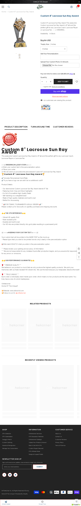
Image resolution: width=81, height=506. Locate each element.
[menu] (3, 7)
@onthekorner (21, 293)
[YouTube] (16, 475)
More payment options (60, 96)
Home (4, 12)
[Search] (9, 7)
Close (79, 2)
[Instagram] (10, 475)
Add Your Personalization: (49, 54)
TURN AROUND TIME (40, 127)
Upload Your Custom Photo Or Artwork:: (54, 62)
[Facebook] (4, 475)
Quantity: (43, 77)
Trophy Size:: (48, 44)
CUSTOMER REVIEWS (63, 127)
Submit (40, 467)
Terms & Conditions (58, 87)
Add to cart (63, 81)
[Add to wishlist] (76, 81)
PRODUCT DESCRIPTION (16, 127)
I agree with (47, 87)
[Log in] (71, 6)
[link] (14, 344)
